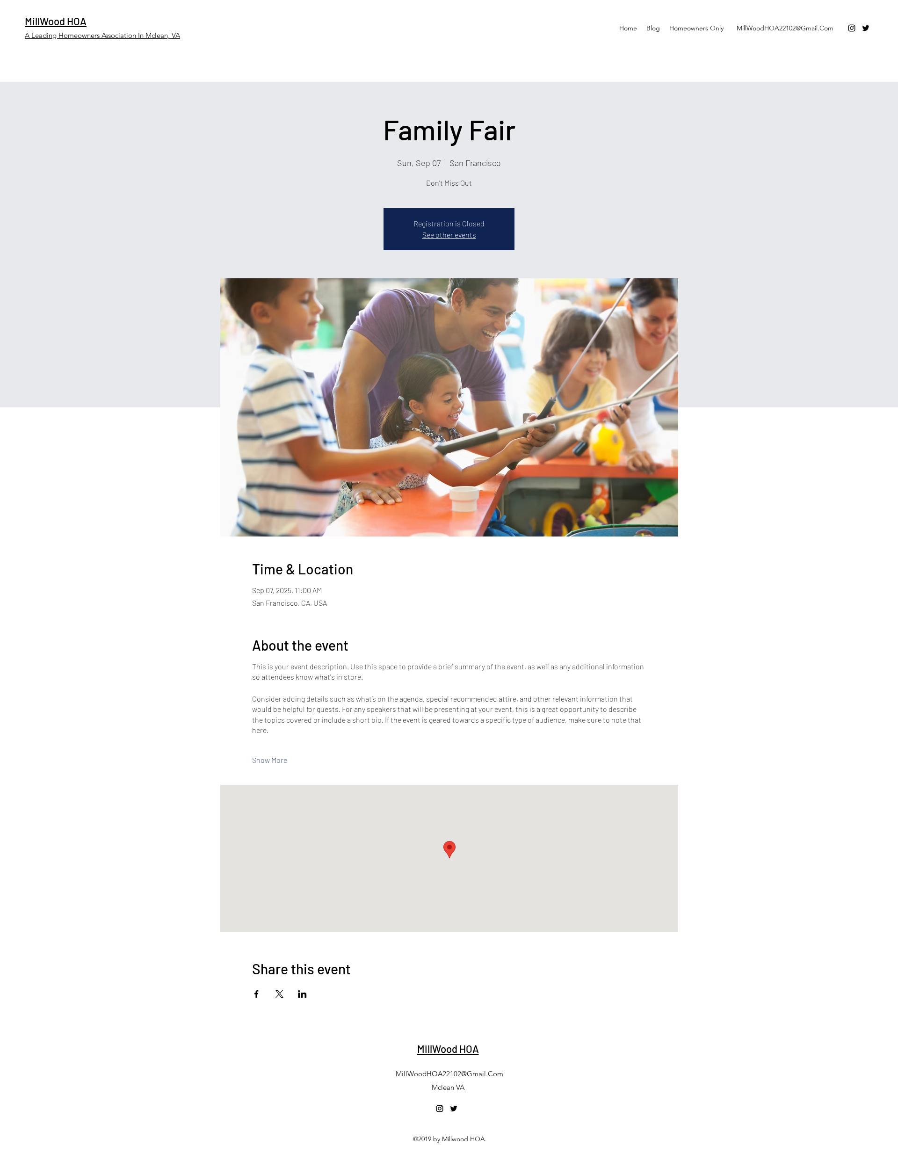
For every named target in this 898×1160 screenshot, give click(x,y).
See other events (449, 234)
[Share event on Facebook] (256, 994)
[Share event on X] (279, 994)
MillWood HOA (56, 21)
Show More (269, 759)
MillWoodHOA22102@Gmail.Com (785, 28)
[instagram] (851, 28)
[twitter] (865, 28)
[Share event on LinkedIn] (302, 994)
